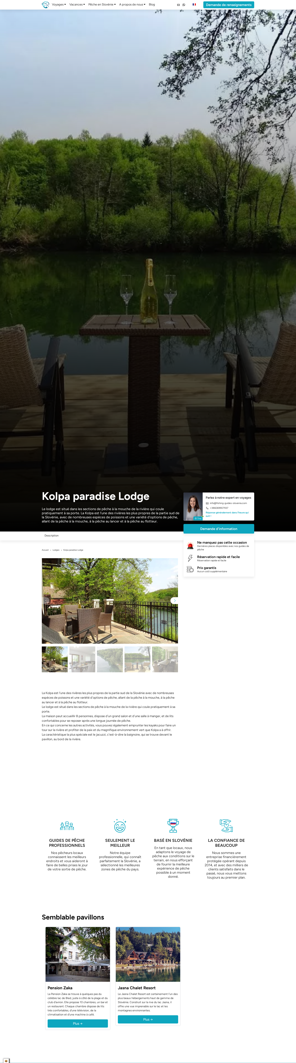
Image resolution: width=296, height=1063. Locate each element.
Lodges (56, 550)
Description (52, 535)
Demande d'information (218, 529)
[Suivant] (106, 954)
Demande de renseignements (228, 5)
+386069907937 (219, 508)
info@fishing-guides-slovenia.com (228, 503)
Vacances (76, 4)
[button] (174, 600)
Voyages (58, 4)
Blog (152, 4)
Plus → (78, 1023)
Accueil (45, 550)
